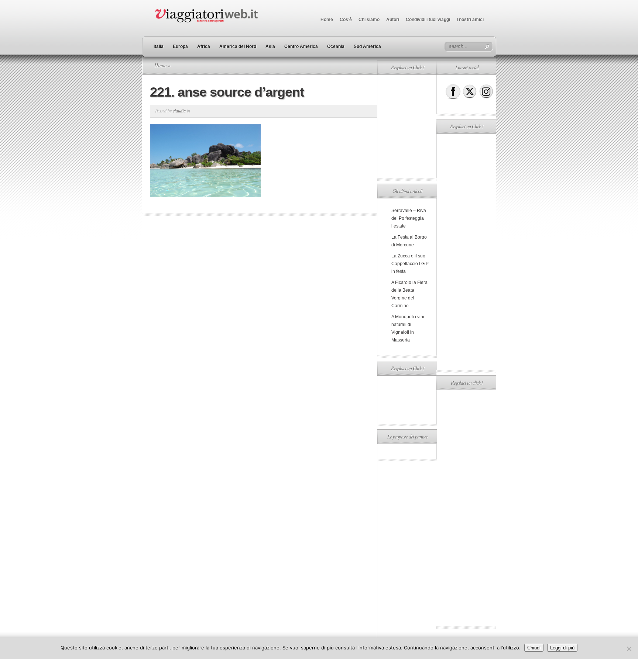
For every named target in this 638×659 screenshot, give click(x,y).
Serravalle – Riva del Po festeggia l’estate (408, 218)
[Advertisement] (407, 126)
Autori (392, 19)
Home (326, 19)
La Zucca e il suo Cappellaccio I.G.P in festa (410, 263)
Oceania (335, 46)
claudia (179, 111)
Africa (203, 46)
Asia (270, 46)
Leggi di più (562, 648)
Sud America (367, 46)
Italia (159, 46)
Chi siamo (369, 19)
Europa (180, 46)
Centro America (301, 46)
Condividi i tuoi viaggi (428, 19)
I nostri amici (470, 19)
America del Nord (237, 46)
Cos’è (346, 19)
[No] (628, 648)
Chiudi (534, 648)
